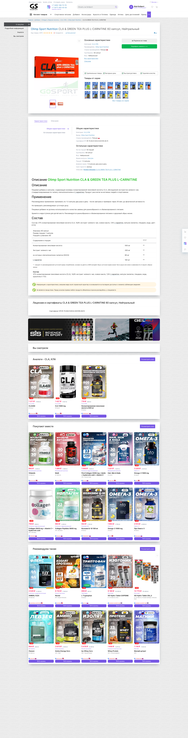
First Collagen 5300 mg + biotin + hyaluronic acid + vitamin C (93, 474)
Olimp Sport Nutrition (44, 29)
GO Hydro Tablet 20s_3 (143, 596)
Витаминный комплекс (35, 470)
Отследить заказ (59, 2)
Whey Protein (113, 651)
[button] (59, 5)
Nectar (57, 596)
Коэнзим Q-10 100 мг (89, 528)
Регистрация (142, 7)
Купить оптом (47, 2)
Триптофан (84, 593)
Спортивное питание (63, 14)
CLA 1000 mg (60, 406)
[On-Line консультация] (185, 243)
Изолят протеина (60, 593)
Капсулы (90, 158)
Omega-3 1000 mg (141, 473)
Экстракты (32, 648)
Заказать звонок (56, 9)
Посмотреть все (147, 359)
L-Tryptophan (86, 596)
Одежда (113, 14)
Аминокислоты (59, 648)
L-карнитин (79, 192)
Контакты (69, 2)
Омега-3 (136, 470)
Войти (135, 7)
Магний (136, 648)
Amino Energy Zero (62, 651)
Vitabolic (32, 473)
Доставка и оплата (35, 2)
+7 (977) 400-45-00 (59, 8)
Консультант (71, 33)
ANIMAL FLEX (34, 596)
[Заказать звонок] (185, 249)
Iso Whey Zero (87, 651)
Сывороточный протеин (115, 648)
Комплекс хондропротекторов (37, 593)
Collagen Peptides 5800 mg (65, 528)
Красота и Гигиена (100, 14)
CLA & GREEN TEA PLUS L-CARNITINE (102, 169)
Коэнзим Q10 (85, 526)
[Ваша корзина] (156, 7)
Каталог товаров (40, 14)
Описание (87, 61)
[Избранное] (152, 7)
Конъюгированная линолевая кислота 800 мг (92, 407)
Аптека (120, 14)
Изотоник (110, 593)
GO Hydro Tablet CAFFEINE (118, 596)
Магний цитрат (140, 651)
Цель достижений (132, 14)
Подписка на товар (140, 40)
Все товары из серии (121, 101)
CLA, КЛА (95, 44)
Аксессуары (86, 14)
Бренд (143, 14)
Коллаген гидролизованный (89, 470)
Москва (154, 2)
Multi (57, 473)
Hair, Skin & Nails (114, 473)
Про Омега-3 (139, 528)
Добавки (76, 14)
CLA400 (32, 406)
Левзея (31, 651)
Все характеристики (91, 58)
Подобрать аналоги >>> (139, 46)
